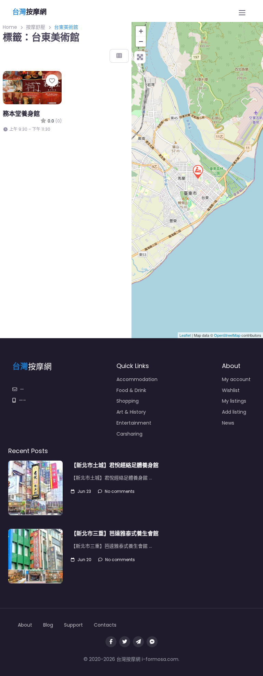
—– (22, 400)
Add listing (234, 411)
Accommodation (137, 379)
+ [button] (141, 31)
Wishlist (231, 390)
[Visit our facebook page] (110, 641)
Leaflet (185, 335)
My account (236, 379)
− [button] (141, 41)
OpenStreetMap (227, 335)
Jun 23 (84, 491)
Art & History (131, 411)
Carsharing (129, 433)
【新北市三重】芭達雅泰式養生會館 (115, 533)
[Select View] (119, 56)
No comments (120, 491)
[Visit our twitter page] (124, 641)
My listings (234, 401)
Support (73, 624)
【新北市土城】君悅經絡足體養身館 (115, 465)
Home (10, 27)
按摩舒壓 (35, 27)
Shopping (127, 401)
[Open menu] (242, 12)
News (228, 422)
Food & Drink (131, 390)
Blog (48, 624)
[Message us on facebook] (152, 641)
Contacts (105, 624)
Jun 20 (84, 559)
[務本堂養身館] (197, 171)
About (25, 624)
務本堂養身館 (21, 113)
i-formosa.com (160, 659)
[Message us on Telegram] (138, 641)
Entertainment (133, 422)
